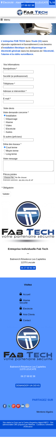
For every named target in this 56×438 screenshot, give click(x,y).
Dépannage (11, 119)
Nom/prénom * (10, 69)
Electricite (10, 129)
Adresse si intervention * (15, 91)
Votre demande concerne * (16, 112)
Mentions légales (45, 412)
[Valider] (6, 194)
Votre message (10, 159)
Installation (11, 116)
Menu (7, 19)
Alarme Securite (25, 301)
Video (9, 125)
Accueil (26, 294)
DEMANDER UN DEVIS (28, 385)
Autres (9, 132)
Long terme (11, 154)
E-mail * (7, 98)
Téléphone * (9, 83)
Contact (27, 320)
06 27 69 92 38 (28, 268)
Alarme (9, 122)
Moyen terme (12, 151)
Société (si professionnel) (15, 76)
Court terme (11, 147)
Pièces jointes (10, 174)
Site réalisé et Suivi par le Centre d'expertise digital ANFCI (26, 422)
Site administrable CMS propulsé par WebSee (28, 423)
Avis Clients (29, 314)
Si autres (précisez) (12, 137)
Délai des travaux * (12, 144)
